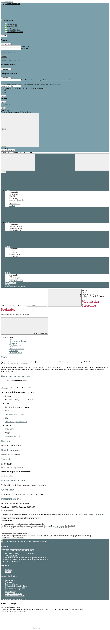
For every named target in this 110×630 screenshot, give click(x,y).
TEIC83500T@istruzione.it (14, 414)
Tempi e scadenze (15, 345)
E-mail (23, 80)
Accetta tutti (33, 518)
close (3, 172)
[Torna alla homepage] (55, 153)
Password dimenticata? (8, 52)
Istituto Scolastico (7, 476)
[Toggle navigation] (18, 162)
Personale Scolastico (88, 294)
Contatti (12, 347)
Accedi (4, 35)
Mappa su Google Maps (13, 436)
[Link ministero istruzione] (10, 4)
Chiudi (4, 96)
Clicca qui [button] (4, 380)
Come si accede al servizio (18, 341)
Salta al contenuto (7, 2)
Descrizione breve (15, 353)
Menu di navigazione (40, 333)
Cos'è (11, 339)
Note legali (9, 582)
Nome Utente (25, 46)
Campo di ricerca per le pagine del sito (14, 305)
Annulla (4, 150)
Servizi (84, 292)
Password (24, 49)
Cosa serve (13, 343)
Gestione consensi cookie (13, 594)
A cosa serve (13, 351)
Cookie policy (10, 580)
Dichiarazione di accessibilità (15, 588)
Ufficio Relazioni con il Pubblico (16, 586)
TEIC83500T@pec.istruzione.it (16, 422)
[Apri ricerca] (92, 162)
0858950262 (9, 429)
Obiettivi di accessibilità (13, 590)
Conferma (11, 150)
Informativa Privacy (12, 584)
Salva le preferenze (17, 538)
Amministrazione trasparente (14, 596)
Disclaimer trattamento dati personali (13, 611)
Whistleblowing (10, 592)
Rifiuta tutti (18, 518)
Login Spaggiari (56, 84)
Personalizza (6, 518)
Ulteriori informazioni (16, 349)
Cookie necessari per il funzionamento (14, 534)
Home (84, 290)
